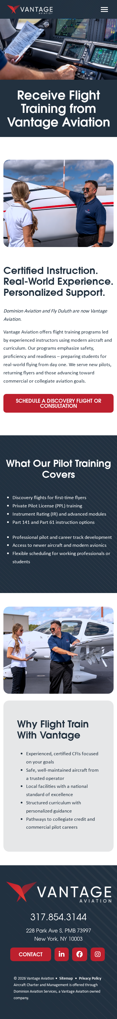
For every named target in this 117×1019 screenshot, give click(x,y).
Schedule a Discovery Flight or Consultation (58, 403)
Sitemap (66, 978)
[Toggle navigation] (104, 9)
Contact (31, 954)
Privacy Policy (90, 978)
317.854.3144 (58, 916)
